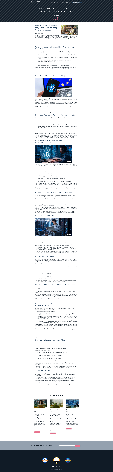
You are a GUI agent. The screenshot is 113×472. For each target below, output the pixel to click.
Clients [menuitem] (58, 2)
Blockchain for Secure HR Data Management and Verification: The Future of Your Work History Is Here (72, 417)
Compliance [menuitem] (70, 452)
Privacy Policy (60, 469)
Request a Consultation (77, 2)
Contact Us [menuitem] (78, 452)
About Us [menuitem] (63, 2)
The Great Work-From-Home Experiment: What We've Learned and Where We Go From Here (56, 417)
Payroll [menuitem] (53, 452)
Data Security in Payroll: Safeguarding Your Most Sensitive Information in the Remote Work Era (39, 417)
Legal (57, 469)
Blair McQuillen (56, 17)
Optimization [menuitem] (61, 452)
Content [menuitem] (68, 2)
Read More (53, 433)
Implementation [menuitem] (45, 452)
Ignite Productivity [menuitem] (34, 452)
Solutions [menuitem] (53, 2)
